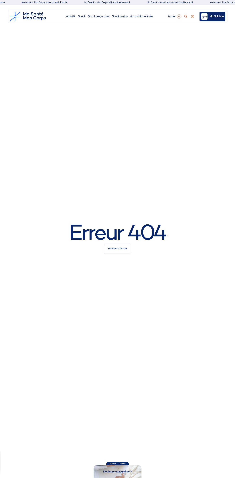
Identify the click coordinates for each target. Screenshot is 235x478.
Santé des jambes (98, 17)
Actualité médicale (141, 17)
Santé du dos (120, 17)
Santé (81, 17)
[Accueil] (28, 16)
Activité (70, 17)
